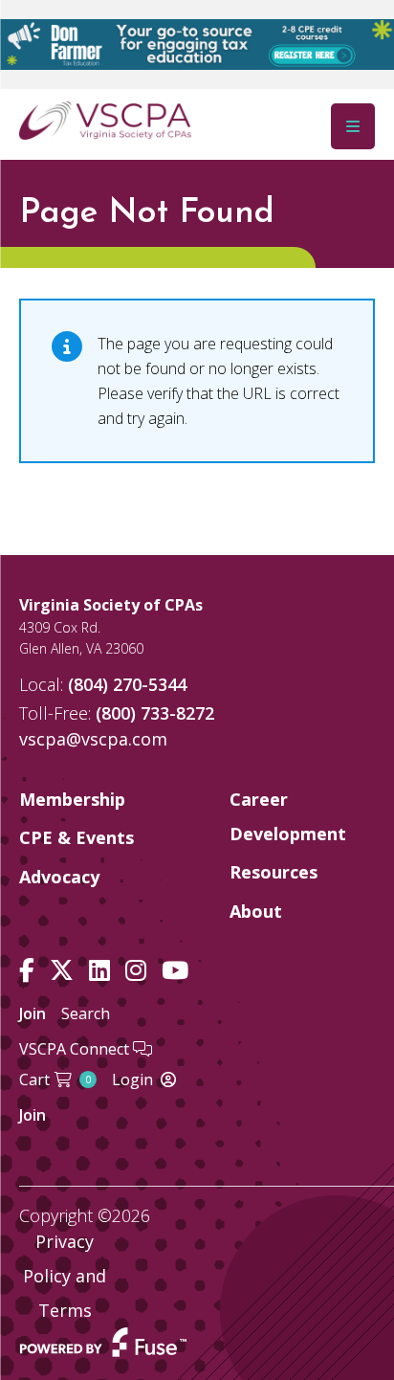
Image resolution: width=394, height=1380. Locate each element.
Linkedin (99, 971)
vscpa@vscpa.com (93, 738)
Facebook (26, 971)
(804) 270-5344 (127, 684)
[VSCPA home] (105, 119)
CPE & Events (76, 837)
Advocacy (59, 876)
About (256, 911)
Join (32, 1013)
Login (132, 1079)
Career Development (288, 816)
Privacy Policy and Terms (64, 1276)
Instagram (135, 971)
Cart (55, 1079)
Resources (273, 871)
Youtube (175, 971)
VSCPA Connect (76, 1048)
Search (85, 1013)
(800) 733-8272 (155, 712)
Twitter (62, 971)
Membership (72, 799)
